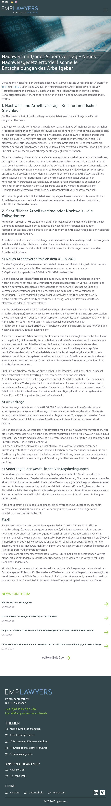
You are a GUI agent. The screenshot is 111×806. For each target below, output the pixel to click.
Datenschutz (36, 793)
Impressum (59, 793)
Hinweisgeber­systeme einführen (29, 748)
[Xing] (6, 2)
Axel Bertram (17, 770)
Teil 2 (16, 87)
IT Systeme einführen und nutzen (29, 742)
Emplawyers (60, 801)
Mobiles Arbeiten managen (25, 729)
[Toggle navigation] (105, 10)
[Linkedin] (3, 2)
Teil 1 (5, 87)
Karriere (15, 793)
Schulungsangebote (21, 754)
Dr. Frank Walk (18, 776)
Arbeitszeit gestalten (22, 735)
